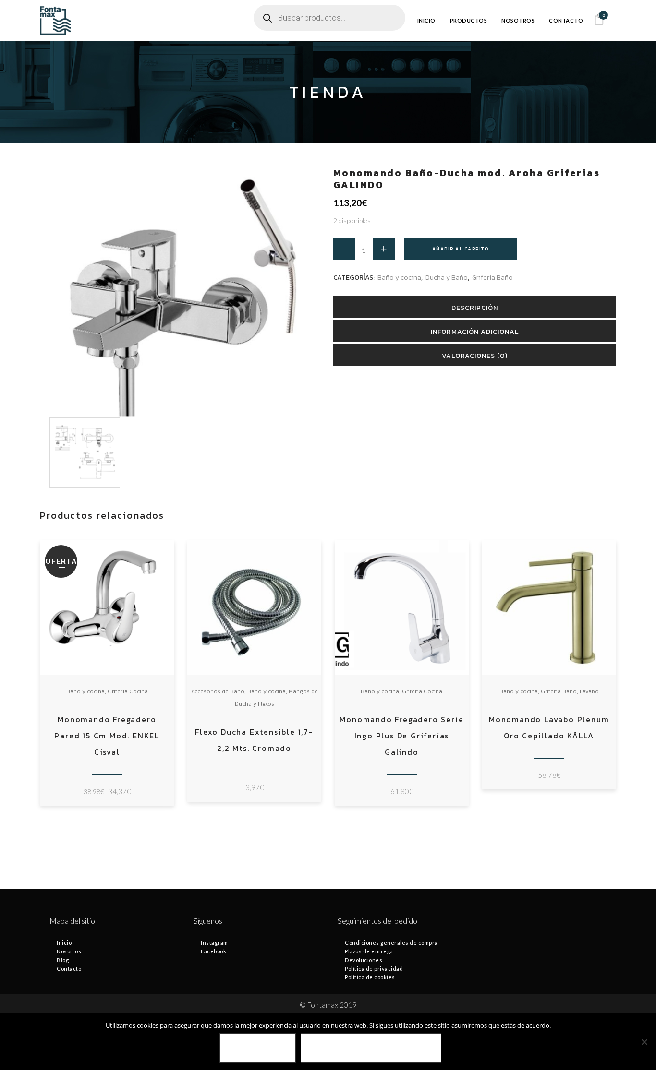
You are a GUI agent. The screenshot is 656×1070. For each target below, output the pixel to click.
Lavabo (589, 691)
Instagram (214, 942)
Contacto (69, 968)
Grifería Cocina (128, 691)
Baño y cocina (399, 278)
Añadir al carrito (460, 248)
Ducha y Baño (446, 278)
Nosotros (69, 951)
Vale (257, 1048)
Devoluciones (363, 960)
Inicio (64, 942)
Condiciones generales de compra (391, 942)
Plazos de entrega (369, 951)
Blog (63, 960)
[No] (644, 1041)
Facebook (213, 951)
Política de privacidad (374, 968)
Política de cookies (370, 977)
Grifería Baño (492, 278)
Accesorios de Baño (217, 691)
